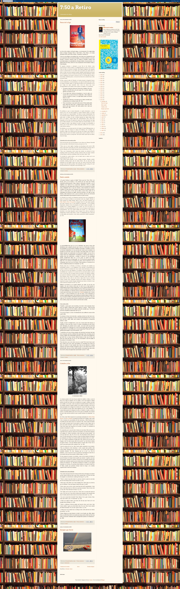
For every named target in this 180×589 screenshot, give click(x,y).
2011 (101, 134)
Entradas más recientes (64, 566)
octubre (103, 113)
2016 (101, 94)
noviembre (104, 111)
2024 (101, 78)
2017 (101, 92)
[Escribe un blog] (88, 169)
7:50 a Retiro (75, 7)
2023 (101, 80)
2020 (101, 86)
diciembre (104, 101)
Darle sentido (64, 177)
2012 (101, 132)
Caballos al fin (65, 363)
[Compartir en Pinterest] (92, 169)
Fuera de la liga (65, 22)
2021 (101, 84)
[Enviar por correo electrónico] (87, 169)
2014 (101, 97)
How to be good (71, 202)
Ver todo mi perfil (102, 36)
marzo (103, 126)
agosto (103, 117)
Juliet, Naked (63, 202)
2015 (101, 95)
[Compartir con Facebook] (91, 169)
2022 (101, 82)
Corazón (82, 292)
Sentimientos (67, 562)
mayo (103, 122)
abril (103, 124)
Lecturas (66, 170)
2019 (101, 88)
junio (103, 120)
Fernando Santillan (109, 27)
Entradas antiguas (90, 566)
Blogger (102, 580)
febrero (103, 128)
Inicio (78, 566)
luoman (90, 580)
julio (103, 119)
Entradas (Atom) (69, 569)
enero (103, 130)
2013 (101, 99)
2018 (101, 90)
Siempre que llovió (66, 530)
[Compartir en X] (89, 169)
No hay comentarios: (81, 168)
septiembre (104, 115)
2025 (101, 76)
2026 (101, 74)
